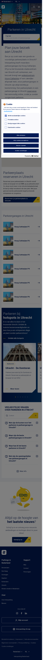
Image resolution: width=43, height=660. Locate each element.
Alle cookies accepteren (21, 140)
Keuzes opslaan (21, 145)
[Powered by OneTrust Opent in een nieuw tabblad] (32, 156)
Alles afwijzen (21, 135)
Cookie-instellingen (21, 150)
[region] (21, 128)
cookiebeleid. (8, 111)
